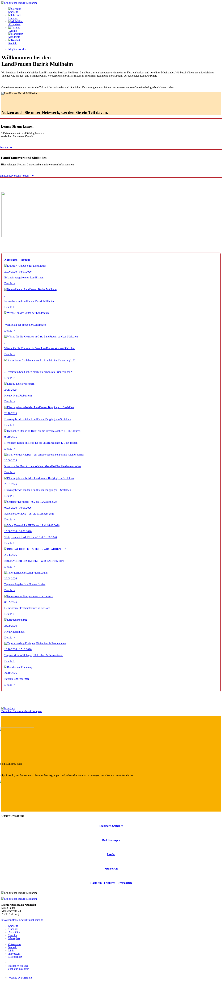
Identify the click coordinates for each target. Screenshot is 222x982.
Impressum (14, 953)
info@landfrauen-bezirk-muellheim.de (22, 919)
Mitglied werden (17, 49)
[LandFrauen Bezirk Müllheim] (19, 2)
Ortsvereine (14, 944)
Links (11, 950)
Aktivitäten (14, 24)
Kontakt (12, 43)
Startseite (13, 11)
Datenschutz (15, 956)
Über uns (13, 18)
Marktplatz (14, 36)
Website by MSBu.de (20, 977)
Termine (12, 30)
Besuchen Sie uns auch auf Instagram (21, 711)
